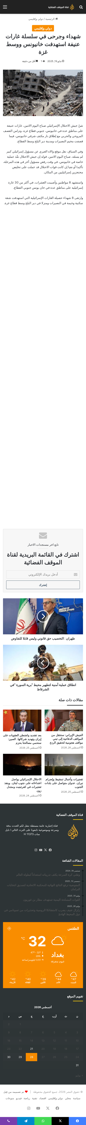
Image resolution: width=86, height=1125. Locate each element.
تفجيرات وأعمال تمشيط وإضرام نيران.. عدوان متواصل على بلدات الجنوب (64, 783)
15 (20, 1040)
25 (65, 1057)
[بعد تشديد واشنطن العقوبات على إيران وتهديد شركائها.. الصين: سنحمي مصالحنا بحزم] (22, 720)
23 (8, 1048)
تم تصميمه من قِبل (13, 1091)
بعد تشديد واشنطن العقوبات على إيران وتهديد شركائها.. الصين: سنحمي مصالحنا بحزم (22, 739)
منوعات (10, 1098)
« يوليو (79, 1075)
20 (43, 1048)
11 (66, 1040)
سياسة (76, 1098)
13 (43, 1040)
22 (20, 1048)
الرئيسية (50, 18)
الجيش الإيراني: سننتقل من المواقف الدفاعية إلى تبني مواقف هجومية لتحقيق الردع (66, 738)
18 (65, 1048)
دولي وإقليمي (35, 18)
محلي (68, 1098)
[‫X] (45, 850)
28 (31, 1057)
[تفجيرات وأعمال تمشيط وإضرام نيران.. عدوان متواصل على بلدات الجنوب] (64, 764)
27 (43, 1057)
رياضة (27, 1098)
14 (31, 1040)
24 (77, 1057)
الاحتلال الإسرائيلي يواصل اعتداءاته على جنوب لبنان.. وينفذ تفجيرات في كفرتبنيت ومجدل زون (22, 784)
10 (77, 1040)
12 (54, 1040)
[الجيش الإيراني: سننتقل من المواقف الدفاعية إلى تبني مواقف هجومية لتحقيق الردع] (64, 720)
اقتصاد (42, 1098)
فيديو (19, 1098)
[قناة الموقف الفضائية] (60, 7)
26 (54, 1057)
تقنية (34, 1098)
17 (77, 1048)
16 (8, 1040)
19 (54, 1048)
